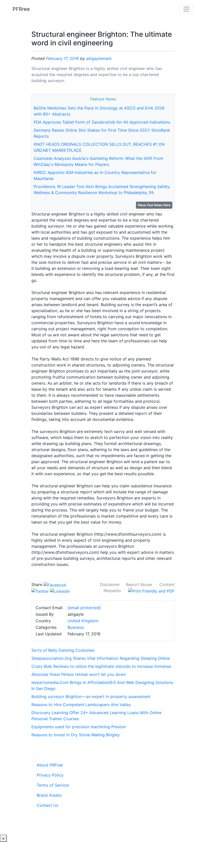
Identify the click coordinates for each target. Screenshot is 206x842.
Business (76, 627)
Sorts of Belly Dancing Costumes (62, 650)
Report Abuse (139, 584)
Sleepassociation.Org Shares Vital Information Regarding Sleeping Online (100, 658)
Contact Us (47, 805)
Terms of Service (53, 785)
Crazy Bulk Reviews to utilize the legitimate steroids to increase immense (101, 666)
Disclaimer (110, 584)
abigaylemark (99, 58)
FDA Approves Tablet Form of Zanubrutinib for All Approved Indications (102, 122)
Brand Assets (49, 795)
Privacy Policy (50, 775)
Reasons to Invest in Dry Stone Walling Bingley (75, 734)
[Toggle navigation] (186, 9)
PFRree (21, 9)
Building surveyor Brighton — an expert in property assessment (90, 696)
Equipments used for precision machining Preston (78, 726)
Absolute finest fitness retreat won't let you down (78, 674)
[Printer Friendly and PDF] (151, 590)
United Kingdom (83, 620)
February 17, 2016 (62, 58)
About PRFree (50, 764)
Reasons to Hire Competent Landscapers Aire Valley (81, 704)
